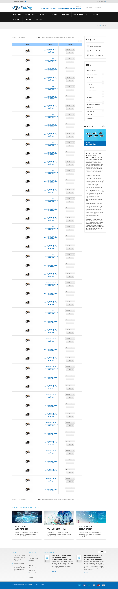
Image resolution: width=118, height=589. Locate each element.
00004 (52, 37)
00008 (68, 37)
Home (98, 25)
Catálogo (39, 19)
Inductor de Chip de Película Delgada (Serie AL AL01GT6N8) (51, 471)
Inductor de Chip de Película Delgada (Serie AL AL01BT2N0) (51, 228)
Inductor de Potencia (91, 219)
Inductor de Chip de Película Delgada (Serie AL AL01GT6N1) (51, 461)
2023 (80, 561)
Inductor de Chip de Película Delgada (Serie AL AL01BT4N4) (51, 424)
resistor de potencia (94, 228)
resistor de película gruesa (92, 226)
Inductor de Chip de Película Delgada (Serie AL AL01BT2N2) (51, 247)
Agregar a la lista (70, 49)
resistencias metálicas (96, 225)
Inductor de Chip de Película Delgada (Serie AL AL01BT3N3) (51, 349)
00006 (60, 37)
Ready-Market (26, 586)
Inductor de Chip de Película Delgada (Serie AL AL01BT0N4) (51, 79)
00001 (40, 37)
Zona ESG (28, 19)
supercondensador (93, 90)
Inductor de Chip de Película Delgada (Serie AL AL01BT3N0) (51, 321)
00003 (48, 37)
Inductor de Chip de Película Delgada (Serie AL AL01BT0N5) (51, 88)
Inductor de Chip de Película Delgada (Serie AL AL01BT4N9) (51, 443)
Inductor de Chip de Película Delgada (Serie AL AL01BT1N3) (51, 163)
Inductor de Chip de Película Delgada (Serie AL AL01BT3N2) (51, 340)
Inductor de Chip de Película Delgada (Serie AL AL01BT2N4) (51, 265)
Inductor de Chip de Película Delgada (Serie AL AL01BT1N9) (51, 219)
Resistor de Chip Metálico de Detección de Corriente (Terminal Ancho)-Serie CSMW (62, 557)
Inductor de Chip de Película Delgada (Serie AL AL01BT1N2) (51, 154)
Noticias (54, 14)
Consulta (70, 52)
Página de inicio (18, 14)
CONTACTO (16, 19)
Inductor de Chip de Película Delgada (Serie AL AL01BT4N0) (51, 415)
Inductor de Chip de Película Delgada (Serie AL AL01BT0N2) (51, 60)
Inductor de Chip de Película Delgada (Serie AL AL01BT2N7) (51, 293)
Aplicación (65, 14)
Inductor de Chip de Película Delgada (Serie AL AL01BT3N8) (51, 396)
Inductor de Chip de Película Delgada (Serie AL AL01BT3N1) (51, 331)
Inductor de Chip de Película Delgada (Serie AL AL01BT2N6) (51, 284)
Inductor (90, 84)
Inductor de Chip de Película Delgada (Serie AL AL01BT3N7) (51, 387)
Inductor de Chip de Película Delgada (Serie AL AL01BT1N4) (51, 172)
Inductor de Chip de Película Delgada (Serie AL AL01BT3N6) (51, 377)
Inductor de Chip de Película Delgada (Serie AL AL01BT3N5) (51, 368)
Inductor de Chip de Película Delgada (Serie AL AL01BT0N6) (51, 98)
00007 (64, 37)
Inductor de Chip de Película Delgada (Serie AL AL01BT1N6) (51, 191)
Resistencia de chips (93, 222)
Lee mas (54, 571)
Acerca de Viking (30, 14)
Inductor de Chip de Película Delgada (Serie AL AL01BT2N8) (51, 303)
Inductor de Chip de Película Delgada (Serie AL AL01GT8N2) (51, 489)
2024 (47, 561)
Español (103, 1)
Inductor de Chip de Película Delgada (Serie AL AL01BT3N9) (51, 405)
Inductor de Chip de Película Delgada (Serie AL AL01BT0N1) (51, 51)
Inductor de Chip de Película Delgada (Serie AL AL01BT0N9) (51, 125)
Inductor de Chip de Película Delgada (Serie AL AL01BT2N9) (51, 312)
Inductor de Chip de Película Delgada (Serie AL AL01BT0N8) (51, 116)
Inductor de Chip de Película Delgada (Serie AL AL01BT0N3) (51, 69)
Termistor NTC (92, 94)
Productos (43, 14)
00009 (72, 37)
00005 (56, 37)
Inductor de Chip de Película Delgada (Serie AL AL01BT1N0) (51, 135)
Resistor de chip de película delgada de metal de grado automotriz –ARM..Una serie (93, 557)
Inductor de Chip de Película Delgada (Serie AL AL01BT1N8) (51, 209)
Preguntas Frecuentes (80, 14)
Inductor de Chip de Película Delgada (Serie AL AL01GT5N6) (51, 452)
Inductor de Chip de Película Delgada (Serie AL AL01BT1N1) (51, 144)
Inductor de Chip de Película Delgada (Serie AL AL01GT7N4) (51, 480)
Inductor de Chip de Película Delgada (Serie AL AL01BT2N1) (51, 237)
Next (102, 126)
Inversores (95, 14)
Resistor (90, 80)
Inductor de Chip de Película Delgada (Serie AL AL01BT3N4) (51, 359)
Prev (105, 126)
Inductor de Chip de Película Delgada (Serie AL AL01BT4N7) (51, 433)
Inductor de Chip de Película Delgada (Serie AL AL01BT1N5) (51, 181)
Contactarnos (93, 229)
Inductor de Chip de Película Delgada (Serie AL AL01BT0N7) (51, 107)
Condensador (92, 87)
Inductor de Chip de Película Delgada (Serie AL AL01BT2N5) (51, 275)
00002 (44, 37)
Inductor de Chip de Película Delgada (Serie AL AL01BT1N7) (51, 200)
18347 (77, 37)
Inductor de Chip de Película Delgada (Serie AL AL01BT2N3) (51, 256)
